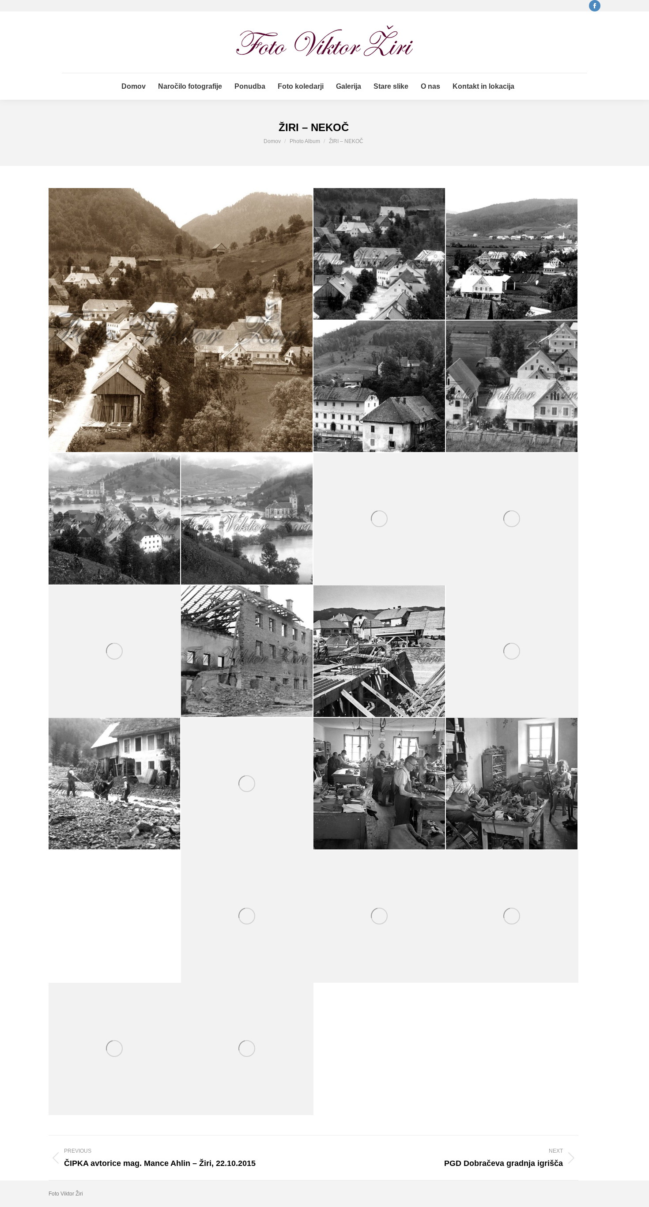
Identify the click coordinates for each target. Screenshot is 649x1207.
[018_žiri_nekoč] (247, 916)
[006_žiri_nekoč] (115, 519)
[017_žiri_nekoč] (512, 784)
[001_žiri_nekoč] (181, 320)
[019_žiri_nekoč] (379, 916)
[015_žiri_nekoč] (247, 784)
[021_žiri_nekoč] (115, 1049)
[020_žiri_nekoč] (512, 916)
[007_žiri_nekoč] (247, 519)
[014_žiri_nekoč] (115, 784)
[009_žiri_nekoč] (512, 519)
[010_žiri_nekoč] (115, 651)
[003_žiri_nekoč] (512, 254)
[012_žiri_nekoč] (379, 651)
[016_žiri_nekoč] (379, 784)
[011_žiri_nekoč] (247, 651)
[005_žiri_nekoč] (512, 387)
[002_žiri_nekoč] (379, 254)
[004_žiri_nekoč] (379, 387)
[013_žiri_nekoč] (512, 651)
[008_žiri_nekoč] (379, 519)
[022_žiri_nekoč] (247, 1049)
